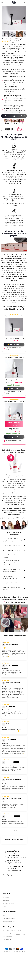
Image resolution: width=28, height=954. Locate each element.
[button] (2, 2)
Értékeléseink (6, 885)
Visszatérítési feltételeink (8, 921)
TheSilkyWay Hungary (11, 951)
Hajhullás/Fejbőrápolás (8, 903)
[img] (5, 642)
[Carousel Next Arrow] (24, 18)
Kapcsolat (5, 878)
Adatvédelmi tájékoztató (9, 918)
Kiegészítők (5, 906)
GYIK (4, 881)
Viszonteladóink (6, 888)
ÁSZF (4, 915)
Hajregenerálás (6, 897)
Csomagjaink (6, 900)
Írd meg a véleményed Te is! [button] (14, 839)
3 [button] (14, 830)
